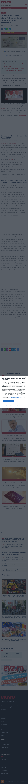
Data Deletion (6, 405)
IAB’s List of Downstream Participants (15, 397)
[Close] (25, 378)
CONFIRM (8, 401)
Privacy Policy (21, 405)
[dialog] (14, 392)
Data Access (14, 405)
